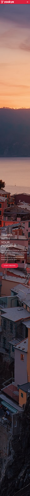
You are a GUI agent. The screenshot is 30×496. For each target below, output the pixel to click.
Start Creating (9, 266)
